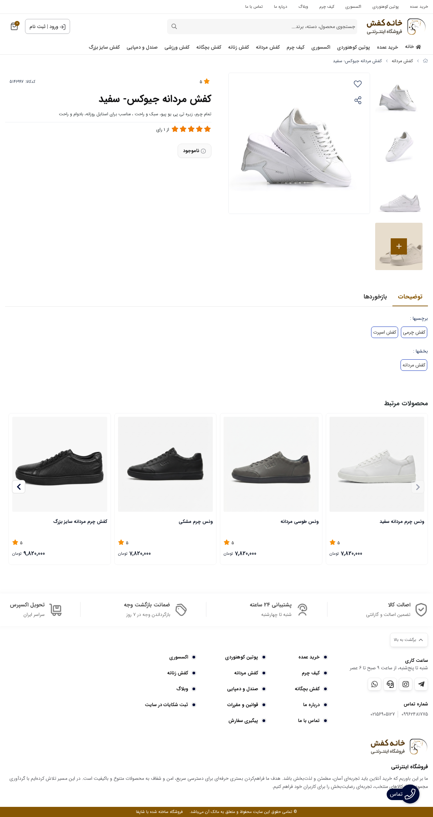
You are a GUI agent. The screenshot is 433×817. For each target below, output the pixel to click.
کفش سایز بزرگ (104, 47)
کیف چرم (326, 6)
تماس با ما (254, 6)
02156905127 (382, 714)
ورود (53, 26)
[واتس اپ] (374, 684)
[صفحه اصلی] (425, 61)
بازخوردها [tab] (375, 297)
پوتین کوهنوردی (385, 6)
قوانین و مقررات (242, 704)
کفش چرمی (414, 332)
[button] (18, 487)
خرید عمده (419, 6)
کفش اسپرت (384, 332)
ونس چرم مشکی (196, 521)
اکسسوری (353, 6)
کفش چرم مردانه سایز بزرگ (80, 521)
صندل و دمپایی (142, 47)
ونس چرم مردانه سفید (402, 521)
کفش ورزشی (176, 47)
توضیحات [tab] (410, 297)
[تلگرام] (421, 684)
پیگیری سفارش (243, 720)
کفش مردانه (268, 47)
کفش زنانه (238, 47)
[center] (174, 26)
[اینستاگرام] (405, 684)
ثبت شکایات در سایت (166, 704)
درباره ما (280, 6)
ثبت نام (37, 26)
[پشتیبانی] (390, 684)
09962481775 (415, 714)
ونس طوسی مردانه (299, 521)
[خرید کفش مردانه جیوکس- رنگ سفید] (399, 746)
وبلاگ (303, 6)
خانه (409, 46)
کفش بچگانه (208, 47)
